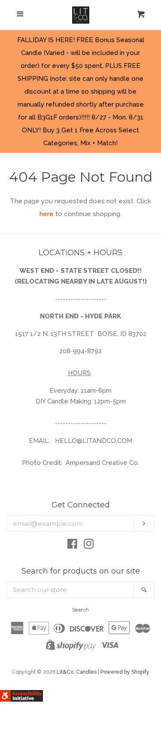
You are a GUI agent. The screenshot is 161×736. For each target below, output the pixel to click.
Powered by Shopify (124, 672)
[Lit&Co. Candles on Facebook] (72, 546)
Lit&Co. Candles (77, 672)
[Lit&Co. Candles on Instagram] (89, 546)
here (46, 214)
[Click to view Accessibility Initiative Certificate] (21, 699)
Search (80, 609)
